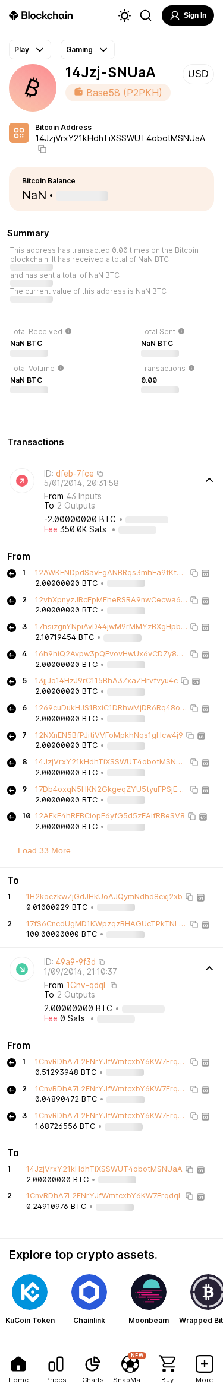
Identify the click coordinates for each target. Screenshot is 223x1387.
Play (21, 49)
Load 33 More (44, 850)
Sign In (195, 15)
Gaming (79, 49)
